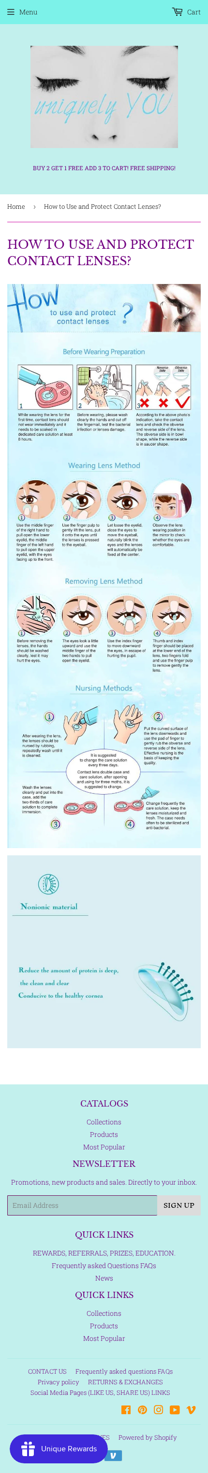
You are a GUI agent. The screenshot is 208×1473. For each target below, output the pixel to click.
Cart (193, 11)
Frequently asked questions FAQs (124, 1371)
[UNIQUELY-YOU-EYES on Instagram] (158, 1411)
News (104, 1278)
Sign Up (178, 1205)
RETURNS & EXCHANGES (125, 1382)
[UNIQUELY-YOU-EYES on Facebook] (126, 1411)
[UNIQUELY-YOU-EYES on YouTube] (175, 1411)
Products (104, 1134)
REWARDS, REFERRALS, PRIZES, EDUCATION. (104, 1252)
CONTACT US (47, 1371)
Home (16, 206)
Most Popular (104, 1146)
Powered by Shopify (148, 1437)
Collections (104, 1121)
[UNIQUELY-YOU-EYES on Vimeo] (191, 1411)
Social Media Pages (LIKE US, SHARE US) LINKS (100, 1392)
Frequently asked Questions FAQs (104, 1265)
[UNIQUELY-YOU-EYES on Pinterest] (142, 1411)
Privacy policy (58, 1382)
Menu (28, 11)
